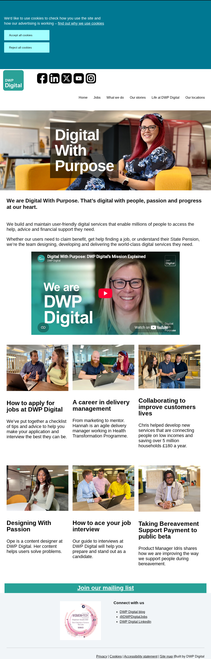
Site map (166, 656)
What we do (115, 97)
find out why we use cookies (81, 23)
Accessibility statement (140, 656)
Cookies (116, 656)
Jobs (97, 97)
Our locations (195, 97)
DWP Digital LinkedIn (135, 621)
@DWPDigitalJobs (133, 617)
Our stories (138, 97)
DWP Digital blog (132, 612)
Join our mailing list (105, 588)
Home (83, 97)
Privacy (101, 656)
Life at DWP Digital (165, 97)
